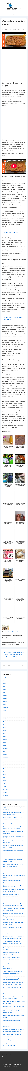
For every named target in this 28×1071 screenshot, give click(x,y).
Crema (4, 716)
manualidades (6, 757)
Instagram (5, 748)
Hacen (4, 730)
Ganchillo (5, 727)
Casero (5, 701)
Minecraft (5, 760)
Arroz (4, 680)
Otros (4, 765)
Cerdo (4, 704)
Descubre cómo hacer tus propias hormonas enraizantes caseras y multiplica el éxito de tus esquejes (14, 875)
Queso (4, 780)
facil (4, 724)
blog (23, 29)
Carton (4, 692)
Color (4, 710)
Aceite (4, 677)
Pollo (4, 774)
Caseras (5, 698)
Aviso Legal (16, 1055)
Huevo (4, 745)
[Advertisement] (14, 66)
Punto (4, 777)
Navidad (5, 763)
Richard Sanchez (13, 631)
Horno (4, 742)
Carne (4, 689)
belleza (5, 683)
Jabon (4, 751)
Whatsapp (5, 795)
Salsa (4, 783)
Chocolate (5, 707)
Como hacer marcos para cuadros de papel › (18, 654)
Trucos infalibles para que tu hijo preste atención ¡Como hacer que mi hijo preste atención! (12, 943)
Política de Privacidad (7, 1055)
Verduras (5, 792)
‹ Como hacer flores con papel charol (8, 654)
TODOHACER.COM (14, 9)
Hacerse (5, 736)
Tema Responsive (14, 1066)
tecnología (5, 789)
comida (5, 713)
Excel (4, 721)
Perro (4, 771)
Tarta (4, 786)
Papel (4, 768)
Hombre (5, 739)
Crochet (5, 719)
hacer (4, 733)
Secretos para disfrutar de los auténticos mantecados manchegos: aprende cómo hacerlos (12, 973)
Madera (5, 754)
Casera (5, 695)
